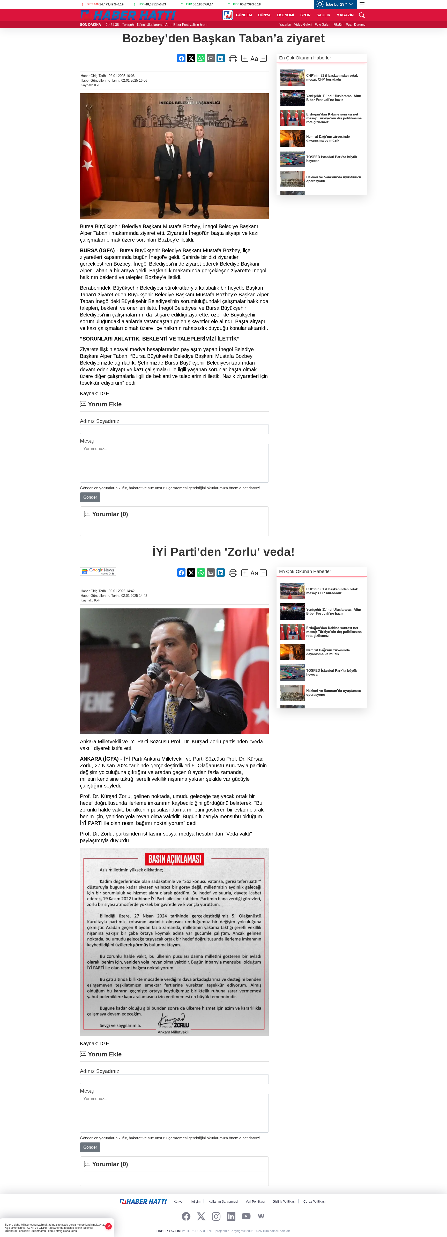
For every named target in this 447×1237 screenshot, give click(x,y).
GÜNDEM (244, 15)
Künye (178, 1201)
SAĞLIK (323, 15)
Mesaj (87, 441)
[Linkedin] (231, 1216)
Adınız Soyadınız (99, 421)
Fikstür (338, 24)
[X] (201, 1216)
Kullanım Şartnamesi (223, 1201)
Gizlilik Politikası (284, 1201)
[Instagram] (216, 1216)
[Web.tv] (261, 1216)
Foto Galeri (322, 24)
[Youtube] (246, 1216)
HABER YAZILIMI (169, 1231)
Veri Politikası (255, 1201)
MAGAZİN (345, 15)
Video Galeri (303, 24)
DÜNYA (264, 15)
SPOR (305, 15)
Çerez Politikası (314, 1201)
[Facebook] (186, 1216)
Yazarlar (285, 24)
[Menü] (362, 4)
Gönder (90, 497)
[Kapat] (109, 1226)
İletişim (195, 1201)
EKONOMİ (285, 15)
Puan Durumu (356, 24)
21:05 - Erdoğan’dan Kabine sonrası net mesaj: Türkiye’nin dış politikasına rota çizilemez (176, 25)
